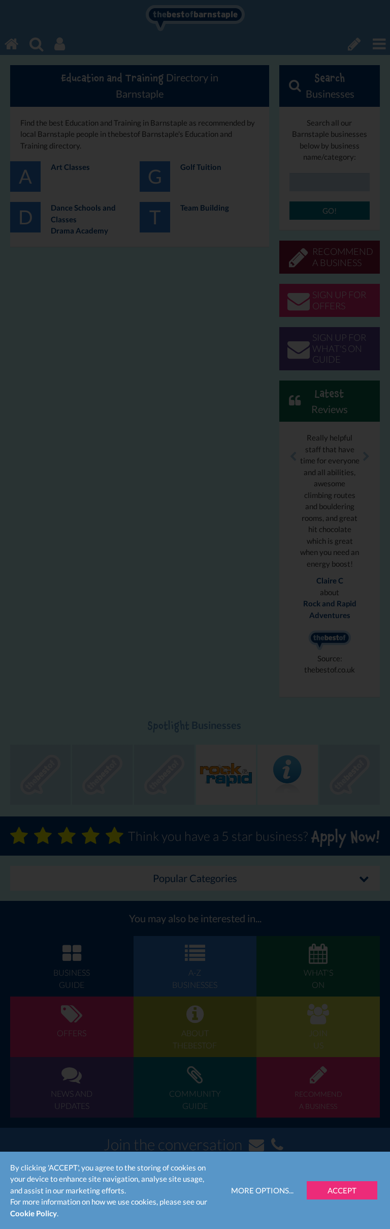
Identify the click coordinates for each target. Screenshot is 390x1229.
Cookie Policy (33, 1213)
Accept (342, 1190)
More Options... (262, 1190)
